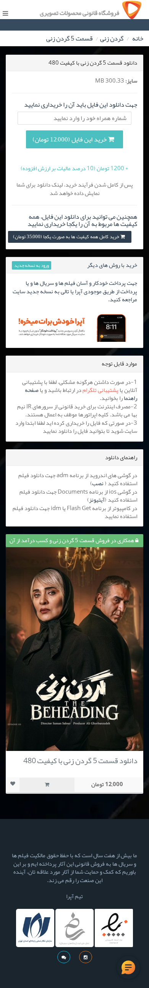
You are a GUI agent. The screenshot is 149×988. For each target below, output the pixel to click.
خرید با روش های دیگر (112, 265)
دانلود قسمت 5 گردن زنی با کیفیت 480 (80, 760)
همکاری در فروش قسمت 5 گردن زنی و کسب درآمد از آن (72, 540)
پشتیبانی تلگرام (100, 390)
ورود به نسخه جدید (31, 265)
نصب (98, 483)
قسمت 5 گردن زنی (69, 38)
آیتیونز (97, 499)
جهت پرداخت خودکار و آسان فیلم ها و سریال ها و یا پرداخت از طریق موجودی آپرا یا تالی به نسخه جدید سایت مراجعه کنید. (75, 291)
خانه (137, 38)
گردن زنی (111, 38)
